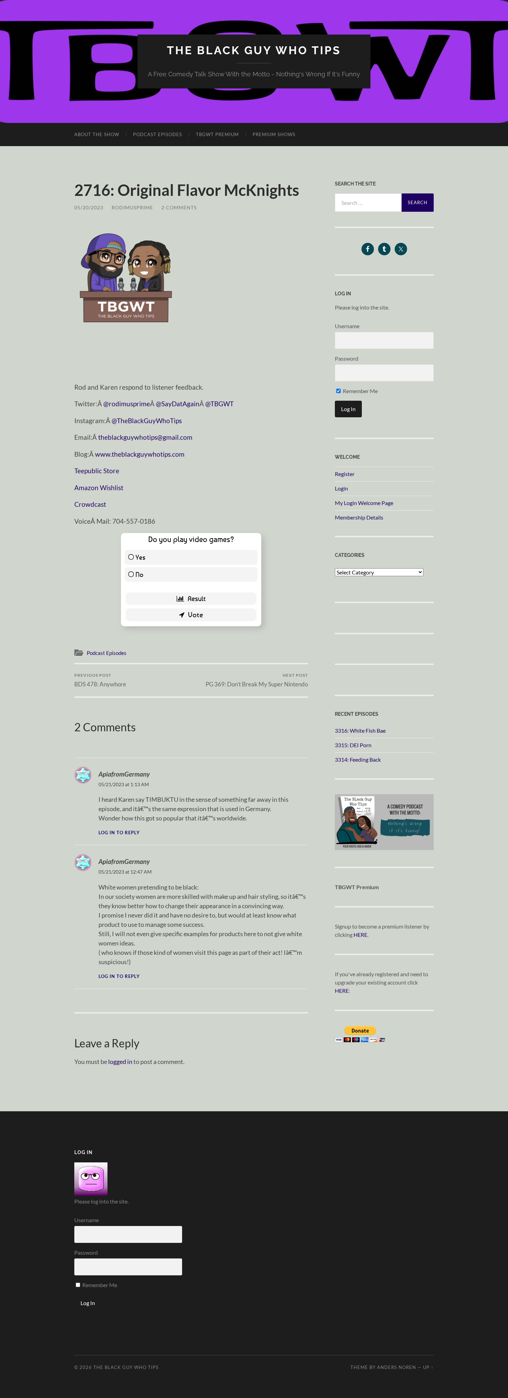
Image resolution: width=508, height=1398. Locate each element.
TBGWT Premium (217, 134)
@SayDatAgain (177, 404)
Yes (140, 557)
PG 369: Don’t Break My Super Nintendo (257, 680)
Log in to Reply (119, 832)
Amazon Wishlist (98, 488)
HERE (360, 934)
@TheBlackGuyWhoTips (147, 421)
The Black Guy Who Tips (254, 50)
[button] (126, 276)
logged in (120, 1061)
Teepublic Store (96, 471)
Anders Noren (396, 1367)
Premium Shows (274, 134)
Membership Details (359, 517)
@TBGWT (219, 404)
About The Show (96, 134)
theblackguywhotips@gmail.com (145, 437)
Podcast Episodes (157, 134)
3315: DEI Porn (353, 745)
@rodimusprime (126, 404)
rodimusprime (132, 207)
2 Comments (179, 207)
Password (346, 358)
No (139, 574)
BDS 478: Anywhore (100, 680)
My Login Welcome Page (364, 503)
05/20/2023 (88, 207)
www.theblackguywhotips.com (140, 454)
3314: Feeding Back (358, 759)
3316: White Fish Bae (360, 730)
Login (341, 488)
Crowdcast (90, 504)
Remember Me (360, 391)
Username (347, 326)
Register (345, 473)
